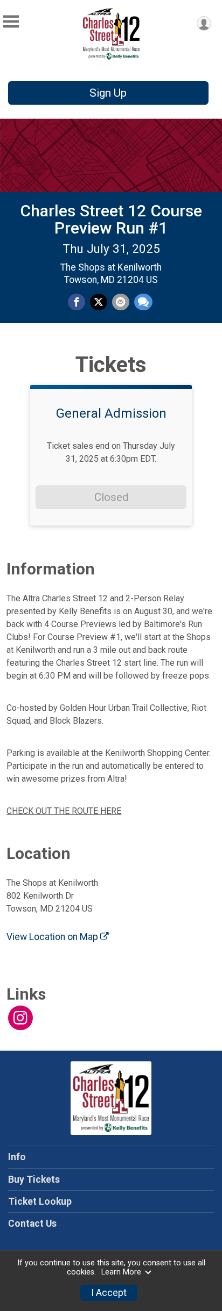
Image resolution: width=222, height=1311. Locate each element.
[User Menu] (204, 23)
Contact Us (32, 1223)
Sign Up (108, 92)
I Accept (109, 1292)
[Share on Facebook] (76, 302)
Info (17, 1157)
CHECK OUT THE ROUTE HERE (63, 811)
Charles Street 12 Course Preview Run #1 (111, 219)
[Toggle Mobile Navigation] (11, 22)
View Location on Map (53, 936)
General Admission (111, 413)
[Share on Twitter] (98, 302)
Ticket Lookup (40, 1201)
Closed (111, 497)
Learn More (121, 1272)
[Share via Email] (120, 302)
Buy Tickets (34, 1179)
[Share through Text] (143, 302)
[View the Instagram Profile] (20, 1018)
